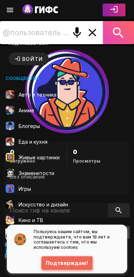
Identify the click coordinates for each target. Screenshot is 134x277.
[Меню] (10, 10)
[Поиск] (118, 32)
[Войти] (114, 10)
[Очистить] (92, 32)
